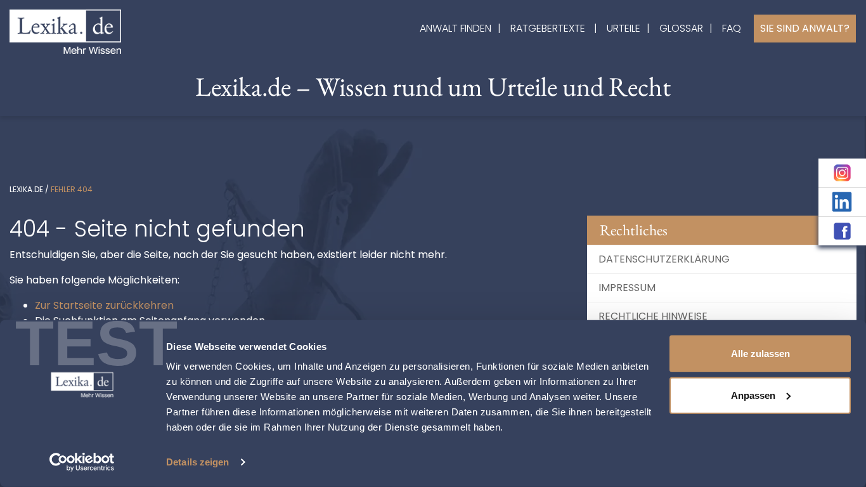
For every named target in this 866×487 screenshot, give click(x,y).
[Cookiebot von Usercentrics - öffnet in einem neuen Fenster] (82, 462)
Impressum (627, 287)
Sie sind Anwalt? (805, 28)
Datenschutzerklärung (664, 259)
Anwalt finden (455, 28)
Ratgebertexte (547, 28)
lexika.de (26, 189)
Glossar (681, 28)
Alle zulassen (760, 353)
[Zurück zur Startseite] (65, 30)
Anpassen (753, 394)
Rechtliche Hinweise (653, 316)
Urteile (623, 28)
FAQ (731, 28)
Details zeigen (197, 462)
